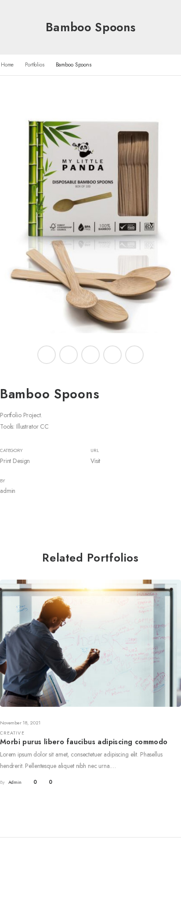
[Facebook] (46, 354)
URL (94, 450)
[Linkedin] (134, 354)
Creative (12, 732)
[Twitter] (68, 354)
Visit (95, 460)
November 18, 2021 (20, 722)
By (2, 480)
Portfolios (34, 65)
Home (7, 65)
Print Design (15, 460)
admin (7, 490)
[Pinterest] (90, 354)
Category (11, 450)
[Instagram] (112, 354)
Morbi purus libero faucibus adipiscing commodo (84, 742)
